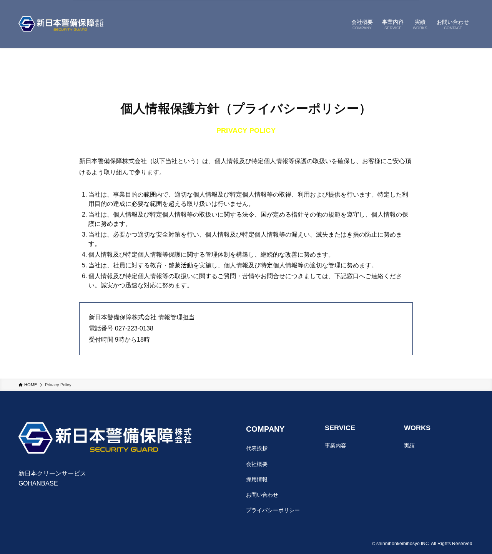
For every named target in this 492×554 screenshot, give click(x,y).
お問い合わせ (262, 495)
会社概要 (257, 464)
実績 (409, 445)
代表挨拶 (257, 448)
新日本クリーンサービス (52, 473)
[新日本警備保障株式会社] (60, 24)
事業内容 (335, 445)
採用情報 (257, 479)
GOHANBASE (38, 483)
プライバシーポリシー (273, 510)
